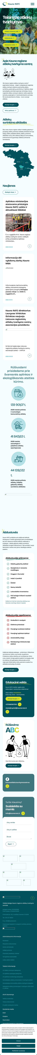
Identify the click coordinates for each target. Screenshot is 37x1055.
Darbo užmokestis (8, 947)
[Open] (32, 4)
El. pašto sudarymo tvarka (10, 1005)
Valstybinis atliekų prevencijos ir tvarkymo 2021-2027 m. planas (18, 987)
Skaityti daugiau (10, 104)
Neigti (18, 1046)
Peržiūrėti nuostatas (18, 1051)
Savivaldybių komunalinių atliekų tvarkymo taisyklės (18, 983)
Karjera (5, 1016)
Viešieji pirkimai (7, 950)
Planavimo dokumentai (9, 944)
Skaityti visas (9, 192)
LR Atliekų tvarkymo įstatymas (12, 970)
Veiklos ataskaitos (8, 998)
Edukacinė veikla (10, 45)
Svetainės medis (8, 1009)
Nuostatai (5, 940)
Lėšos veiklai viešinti (8, 960)
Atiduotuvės (8, 38)
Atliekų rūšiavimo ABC (11, 31)
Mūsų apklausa (9, 110)
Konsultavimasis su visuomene (13, 1023)
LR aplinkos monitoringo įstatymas (13, 977)
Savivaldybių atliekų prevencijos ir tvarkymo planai (18, 980)
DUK (4, 1013)
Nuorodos (6, 1020)
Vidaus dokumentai (8, 1002)
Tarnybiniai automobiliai (10, 956)
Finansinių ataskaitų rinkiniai (11, 953)
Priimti (18, 1041)
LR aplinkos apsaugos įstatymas (12, 973)
